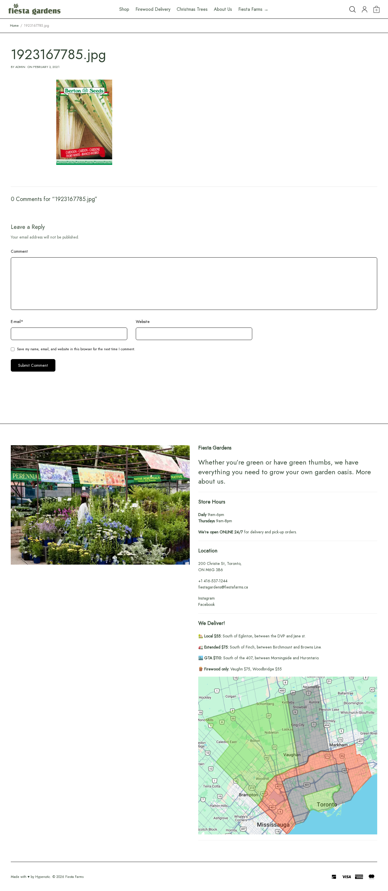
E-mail (17, 321)
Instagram (206, 598)
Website (143, 321)
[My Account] (364, 9)
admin (20, 67)
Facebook (206, 604)
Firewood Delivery (152, 9)
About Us (223, 9)
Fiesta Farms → (253, 9)
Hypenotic (42, 876)
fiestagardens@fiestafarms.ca (223, 587)
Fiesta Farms (74, 876)
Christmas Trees (192, 9)
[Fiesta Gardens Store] (35, 9)
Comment (19, 251)
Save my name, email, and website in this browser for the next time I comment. (76, 349)
